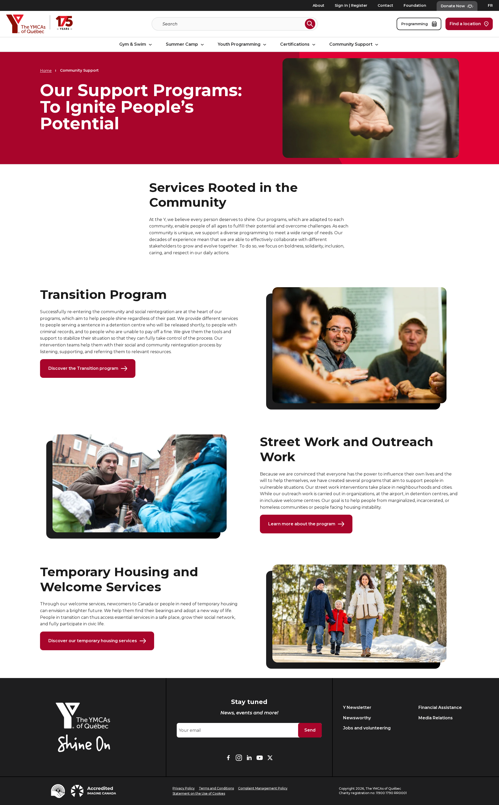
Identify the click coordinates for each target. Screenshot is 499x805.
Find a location (465, 23)
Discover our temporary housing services (92, 640)
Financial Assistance (440, 707)
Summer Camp (182, 44)
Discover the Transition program (83, 368)
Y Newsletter (357, 707)
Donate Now (453, 6)
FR (490, 5)
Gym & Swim (133, 44)
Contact (385, 5)
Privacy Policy (184, 788)
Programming (415, 24)
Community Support (351, 44)
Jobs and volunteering (367, 728)
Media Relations (435, 717)
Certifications (295, 44)
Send (310, 730)
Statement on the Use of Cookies (199, 793)
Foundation (415, 5)
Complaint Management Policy (262, 788)
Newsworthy (357, 717)
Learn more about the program (301, 523)
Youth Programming (239, 44)
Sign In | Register (351, 5)
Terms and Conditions (216, 788)
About (318, 5)
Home (46, 70)
